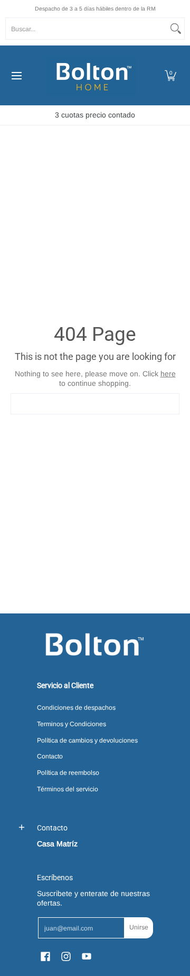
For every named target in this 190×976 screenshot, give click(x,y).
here (168, 373)
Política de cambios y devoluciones (87, 740)
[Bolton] (91, 75)
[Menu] (16, 75)
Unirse (138, 927)
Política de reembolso (68, 772)
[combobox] (86, 28)
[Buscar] (175, 28)
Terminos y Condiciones (71, 724)
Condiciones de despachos (76, 707)
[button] (170, 75)
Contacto (50, 756)
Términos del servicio (67, 789)
